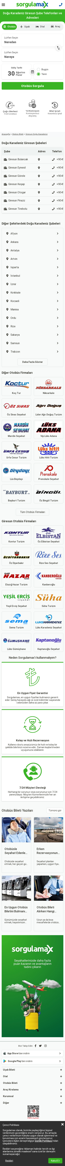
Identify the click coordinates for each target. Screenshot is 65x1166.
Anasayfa (6, 134)
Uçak (27, 26)
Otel (42, 26)
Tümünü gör (55, 810)
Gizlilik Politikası (43, 1141)
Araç (57, 26)
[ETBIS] (33, 1112)
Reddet (9, 1160)
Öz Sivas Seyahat (16, 414)
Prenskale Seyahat (48, 479)
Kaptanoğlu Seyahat (49, 649)
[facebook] (35, 1045)
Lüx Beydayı (16, 479)
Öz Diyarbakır (16, 563)
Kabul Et (55, 1160)
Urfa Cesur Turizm (16, 457)
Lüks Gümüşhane (16, 649)
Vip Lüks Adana (48, 436)
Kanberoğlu (48, 584)
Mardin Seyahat (16, 436)
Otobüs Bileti (17, 134)
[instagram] (45, 1045)
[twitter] (40, 1045)
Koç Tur (16, 393)
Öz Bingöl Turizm (48, 500)
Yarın (44, 74)
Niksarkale (48, 393)
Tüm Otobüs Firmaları (32, 512)
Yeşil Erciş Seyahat (16, 606)
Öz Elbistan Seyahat (49, 541)
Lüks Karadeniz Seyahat (49, 627)
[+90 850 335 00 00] (60, 5)
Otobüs (12, 26)
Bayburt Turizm (16, 500)
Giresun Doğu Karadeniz (37, 134)
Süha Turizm (49, 606)
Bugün (45, 69)
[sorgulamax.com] (32, 4)
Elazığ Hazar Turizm (16, 584)
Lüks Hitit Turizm (48, 457)
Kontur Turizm (16, 541)
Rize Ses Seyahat (48, 563)
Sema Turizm (16, 627)
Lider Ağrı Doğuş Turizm (49, 414)
